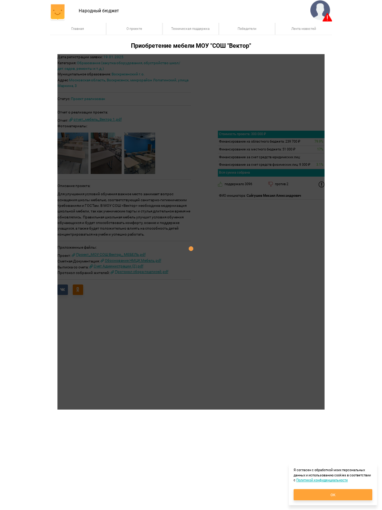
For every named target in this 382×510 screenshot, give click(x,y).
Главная (77, 29)
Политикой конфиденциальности (322, 480)
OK (333, 494)
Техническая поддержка (190, 29)
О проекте (134, 29)
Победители (247, 29)
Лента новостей (303, 29)
